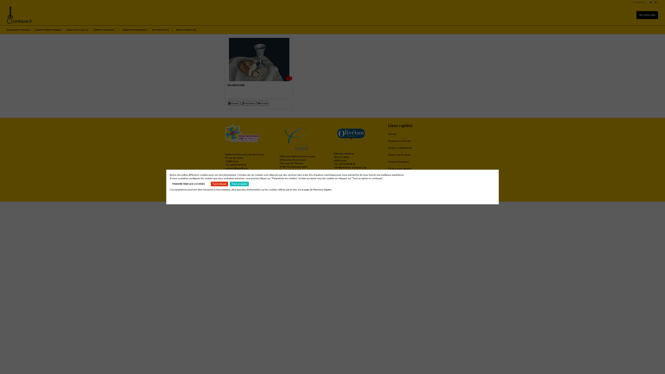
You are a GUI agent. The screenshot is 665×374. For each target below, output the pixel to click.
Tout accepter (239, 183)
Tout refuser (219, 183)
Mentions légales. (322, 189)
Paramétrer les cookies (188, 183)
